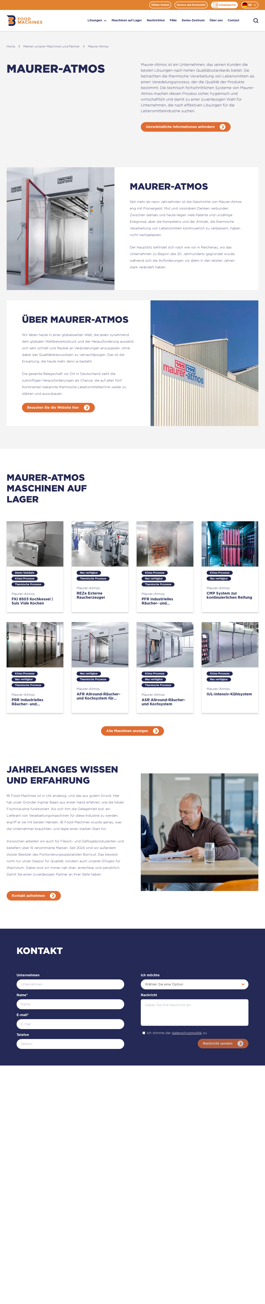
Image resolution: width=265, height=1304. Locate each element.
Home (11, 46)
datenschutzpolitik (187, 1033)
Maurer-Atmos (98, 46)
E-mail (23, 1015)
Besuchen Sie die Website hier (53, 407)
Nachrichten (156, 20)
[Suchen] (255, 20)
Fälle (173, 20)
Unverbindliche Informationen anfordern (180, 127)
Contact (233, 20)
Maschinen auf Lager (127, 20)
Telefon (23, 1035)
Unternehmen (28, 975)
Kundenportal (227, 5)
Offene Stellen (160, 5)
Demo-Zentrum (193, 20)
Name (22, 995)
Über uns (216, 20)
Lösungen (95, 20)
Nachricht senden (217, 1043)
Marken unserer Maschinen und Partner (51, 46)
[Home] (24, 20)
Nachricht (149, 995)
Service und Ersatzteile (191, 5)
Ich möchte (150, 975)
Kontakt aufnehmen (28, 895)
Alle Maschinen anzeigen (127, 731)
